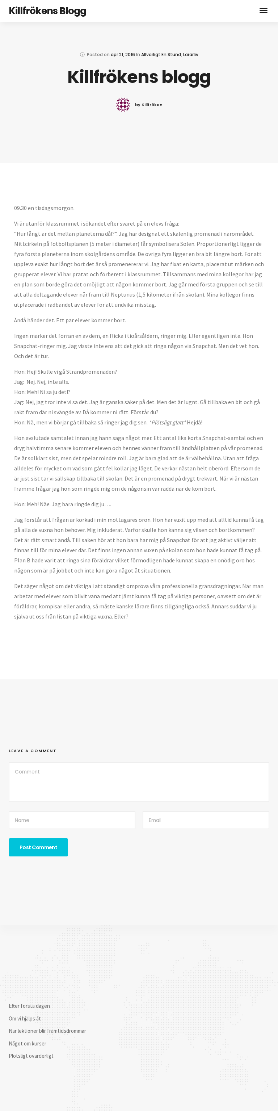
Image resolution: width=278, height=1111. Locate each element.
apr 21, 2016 (123, 54)
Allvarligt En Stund (161, 54)
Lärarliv (190, 54)
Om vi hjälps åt (25, 1018)
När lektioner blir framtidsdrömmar (47, 1030)
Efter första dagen (29, 1005)
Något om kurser (27, 1043)
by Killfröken (149, 105)
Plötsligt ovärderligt (31, 1055)
